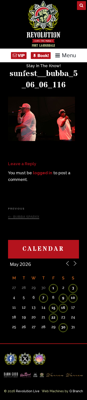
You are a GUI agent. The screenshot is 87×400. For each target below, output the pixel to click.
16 (63, 308)
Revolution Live (27, 391)
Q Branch (76, 391)
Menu (69, 55)
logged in (42, 173)
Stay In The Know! (43, 65)
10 (73, 298)
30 (63, 327)
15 (53, 308)
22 (53, 317)
